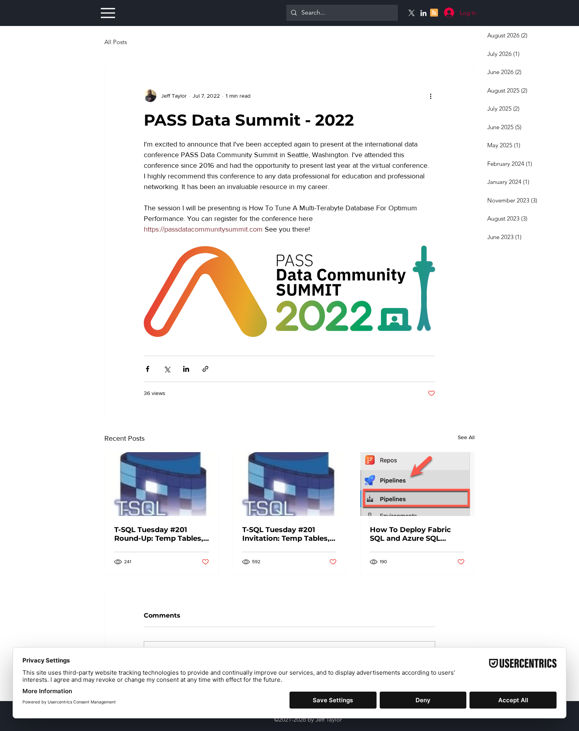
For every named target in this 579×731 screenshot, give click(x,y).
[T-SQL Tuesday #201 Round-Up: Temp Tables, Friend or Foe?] (162, 484)
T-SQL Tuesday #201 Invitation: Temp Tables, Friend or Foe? (286, 534)
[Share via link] (205, 369)
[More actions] (430, 95)
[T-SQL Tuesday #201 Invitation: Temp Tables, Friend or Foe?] (290, 484)
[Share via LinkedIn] (186, 369)
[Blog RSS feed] (434, 13)
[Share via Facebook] (147, 369)
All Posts (115, 42)
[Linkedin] (423, 13)
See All (466, 437)
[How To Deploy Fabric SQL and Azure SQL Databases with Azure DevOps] (417, 484)
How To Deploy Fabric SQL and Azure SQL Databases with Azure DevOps (410, 534)
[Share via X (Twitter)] (167, 369)
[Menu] (107, 13)
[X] (411, 13)
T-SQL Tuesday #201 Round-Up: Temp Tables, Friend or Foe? (158, 534)
